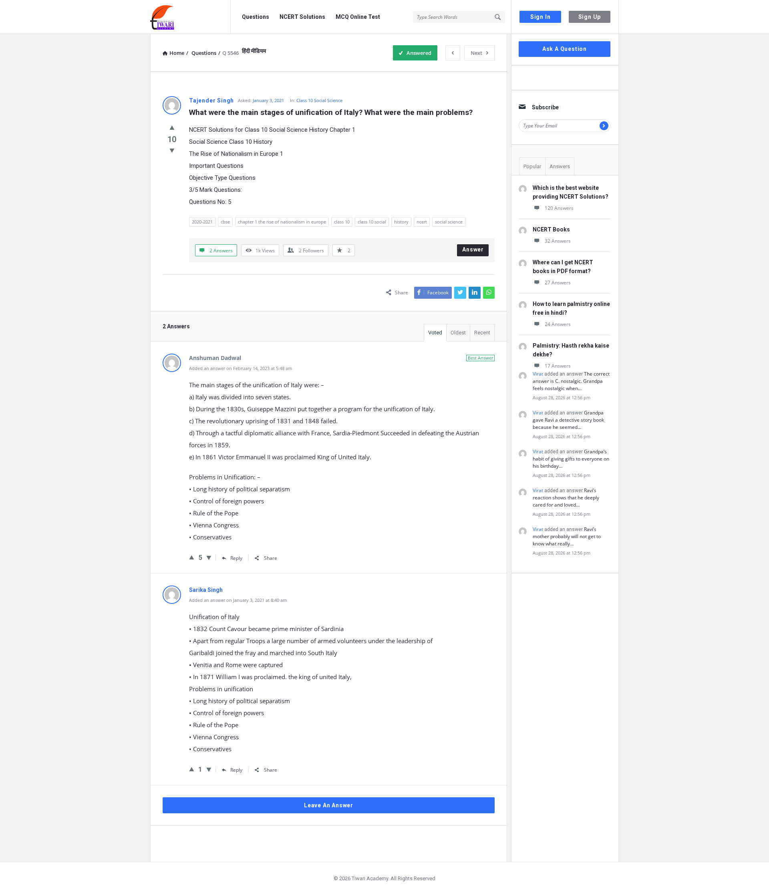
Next (476, 52)
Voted (435, 333)
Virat (538, 373)
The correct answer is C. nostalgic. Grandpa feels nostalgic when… (571, 381)
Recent (482, 333)
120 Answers (559, 208)
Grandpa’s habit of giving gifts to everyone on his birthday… (571, 458)
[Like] (172, 127)
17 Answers (558, 365)
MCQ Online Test (358, 17)
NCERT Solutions (302, 17)
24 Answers (558, 324)
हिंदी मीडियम (254, 51)
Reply (236, 558)
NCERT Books (551, 229)
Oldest (458, 333)
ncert (422, 222)
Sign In (540, 17)
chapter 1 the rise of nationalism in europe (282, 222)
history (401, 222)
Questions (255, 17)
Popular (532, 166)
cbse (225, 222)
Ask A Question (564, 49)
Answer (473, 249)
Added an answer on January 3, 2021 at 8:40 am (238, 600)
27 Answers (558, 282)
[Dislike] (172, 150)
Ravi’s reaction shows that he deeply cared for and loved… (566, 497)
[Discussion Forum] (190, 17)
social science (449, 222)
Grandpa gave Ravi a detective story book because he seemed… (568, 419)
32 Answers (558, 240)
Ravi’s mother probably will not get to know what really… (567, 536)
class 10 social (372, 222)
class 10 (342, 222)
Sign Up (589, 17)
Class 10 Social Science (319, 100)
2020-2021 (202, 222)
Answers (560, 166)
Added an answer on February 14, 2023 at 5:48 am (240, 368)
